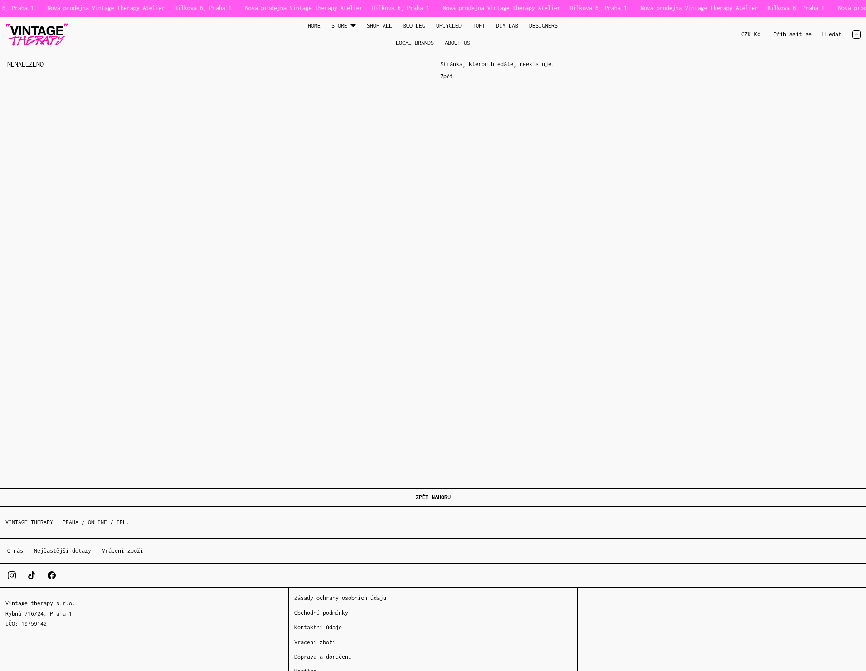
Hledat (832, 34)
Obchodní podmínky (321, 612)
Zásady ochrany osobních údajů (340, 597)
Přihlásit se (793, 34)
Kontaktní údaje (318, 627)
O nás (15, 550)
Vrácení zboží (122, 550)
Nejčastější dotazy (62, 550)
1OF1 (478, 25)
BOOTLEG (414, 25)
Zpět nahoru (433, 497)
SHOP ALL (379, 25)
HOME (314, 25)
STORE (339, 25)
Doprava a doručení (322, 656)
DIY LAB (507, 25)
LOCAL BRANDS (415, 42)
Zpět (446, 76)
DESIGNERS (543, 25)
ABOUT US (457, 42)
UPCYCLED (449, 25)
